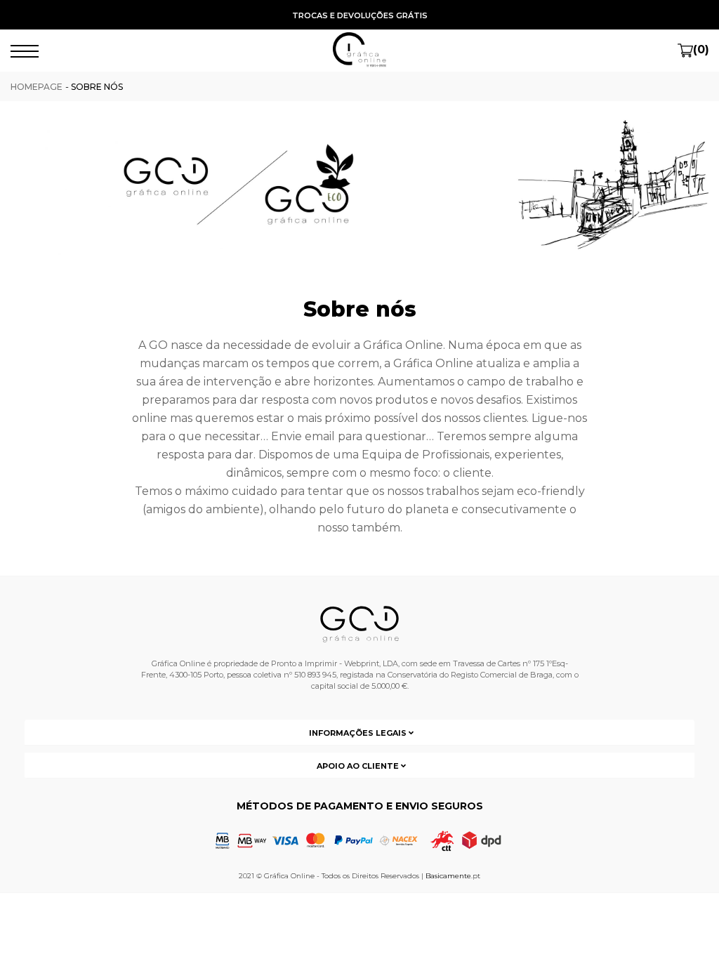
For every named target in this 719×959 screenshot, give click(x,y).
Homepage (36, 86)
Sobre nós (97, 86)
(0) (701, 49)
